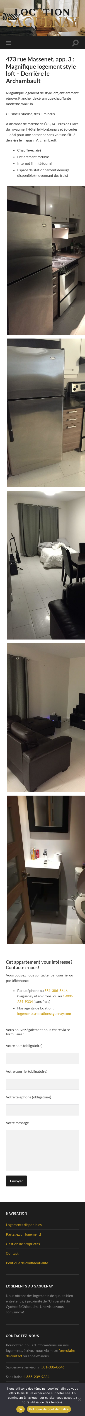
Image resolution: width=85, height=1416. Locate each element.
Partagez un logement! (23, 1234)
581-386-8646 (56, 990)
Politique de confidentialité (27, 1263)
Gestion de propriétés (23, 1244)
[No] (79, 1399)
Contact (12, 1253)
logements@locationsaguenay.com (44, 1013)
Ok (21, 1409)
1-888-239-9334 (36, 1376)
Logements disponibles (24, 1224)
